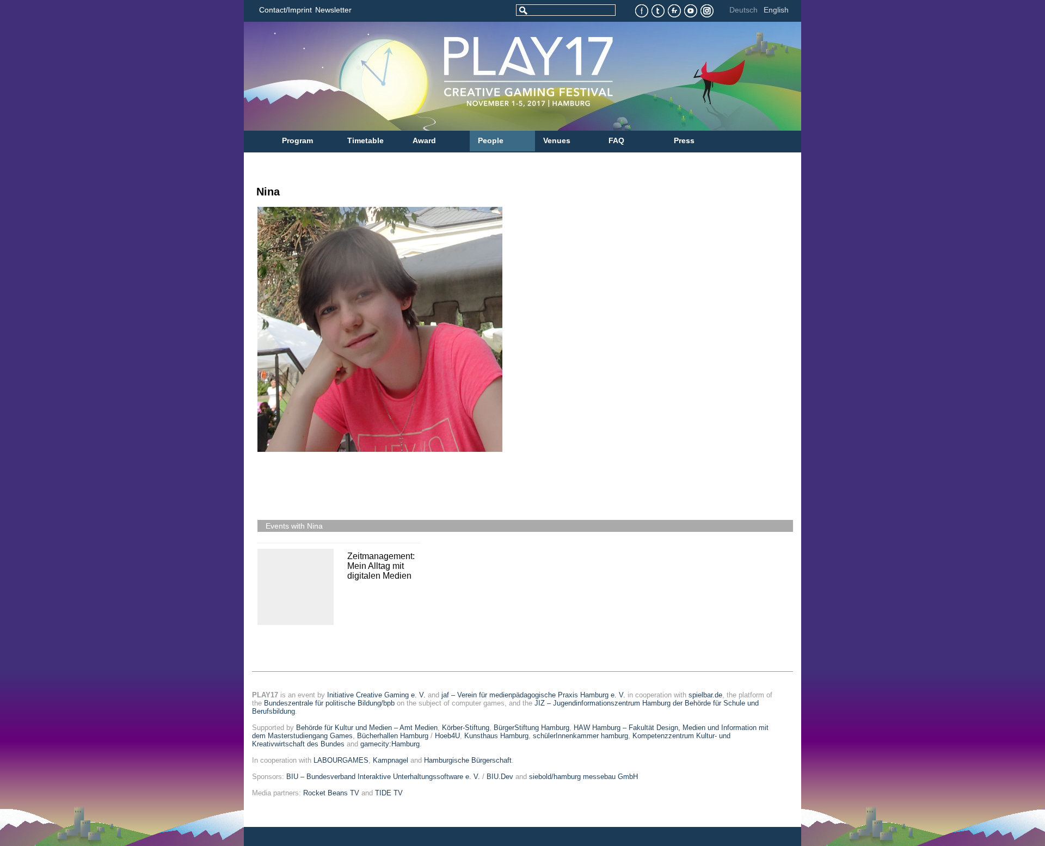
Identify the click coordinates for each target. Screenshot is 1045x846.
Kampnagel (390, 760)
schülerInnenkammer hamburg (580, 736)
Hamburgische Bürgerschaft (468, 760)
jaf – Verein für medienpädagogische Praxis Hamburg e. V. (533, 695)
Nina (268, 192)
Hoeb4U (447, 736)
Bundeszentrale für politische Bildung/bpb (329, 703)
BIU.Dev (500, 777)
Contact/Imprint (285, 9)
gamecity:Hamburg (390, 744)
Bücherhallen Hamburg (392, 736)
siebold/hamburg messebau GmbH (583, 777)
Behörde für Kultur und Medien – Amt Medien (367, 728)
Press (684, 140)
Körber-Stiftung (465, 728)
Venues (556, 140)
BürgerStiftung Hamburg (531, 728)
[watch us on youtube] (691, 11)
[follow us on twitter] (658, 11)
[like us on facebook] (642, 11)
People (490, 140)
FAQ (616, 140)
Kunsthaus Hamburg (496, 736)
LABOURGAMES (341, 760)
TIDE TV (389, 793)
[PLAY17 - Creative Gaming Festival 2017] (475, 76)
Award (424, 140)
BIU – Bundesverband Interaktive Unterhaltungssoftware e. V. (383, 777)
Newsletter (333, 9)
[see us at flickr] (674, 11)
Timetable (365, 140)
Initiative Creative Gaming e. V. (376, 695)
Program (297, 140)
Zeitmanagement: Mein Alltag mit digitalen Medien (381, 565)
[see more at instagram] (707, 11)
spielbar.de (705, 695)
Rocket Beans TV (331, 793)
